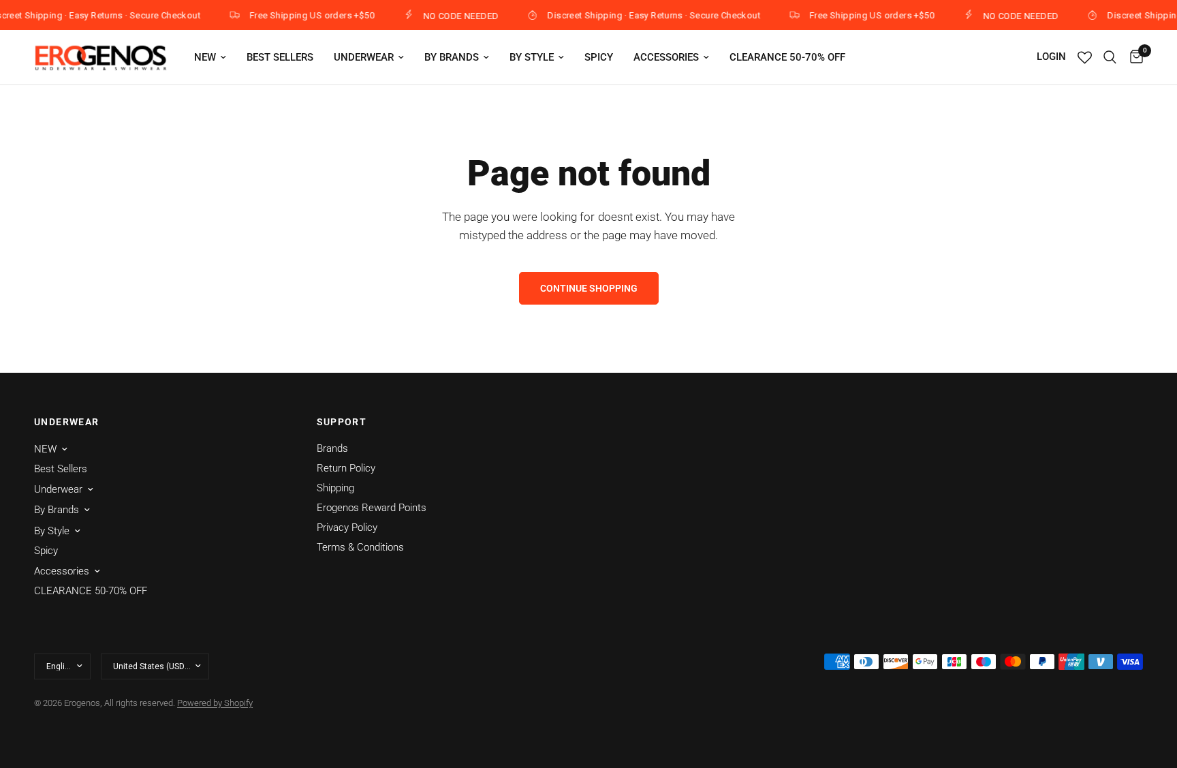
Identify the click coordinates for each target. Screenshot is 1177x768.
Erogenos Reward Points (371, 508)
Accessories (666, 57)
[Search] (1110, 57)
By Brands (451, 57)
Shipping (335, 488)
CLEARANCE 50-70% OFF (787, 57)
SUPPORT (342, 422)
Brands (332, 448)
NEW (205, 57)
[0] (1133, 57)
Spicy (598, 57)
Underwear (364, 57)
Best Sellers (280, 57)
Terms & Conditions (360, 547)
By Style (531, 57)
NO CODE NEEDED (454, 15)
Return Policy (346, 468)
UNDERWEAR (66, 422)
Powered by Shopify (215, 703)
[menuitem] (210, 57)
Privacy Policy (347, 527)
